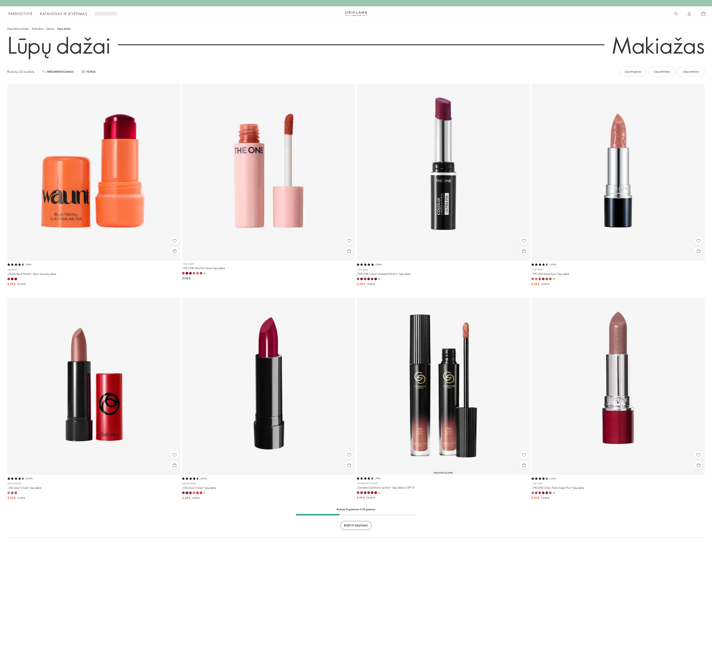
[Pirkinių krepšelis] (703, 14)
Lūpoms (50, 28)
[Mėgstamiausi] (174, 241)
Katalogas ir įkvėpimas (63, 13)
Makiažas (37, 28)
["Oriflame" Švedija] (356, 13)
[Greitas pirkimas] (174, 251)
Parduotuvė (20, 13)
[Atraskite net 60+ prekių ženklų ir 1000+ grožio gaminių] (676, 14)
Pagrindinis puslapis (18, 28)
